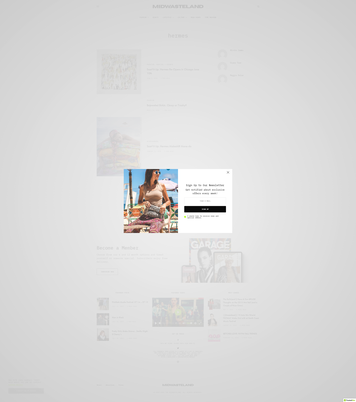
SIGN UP (205, 209)
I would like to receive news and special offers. (202, 217)
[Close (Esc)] (228, 173)
